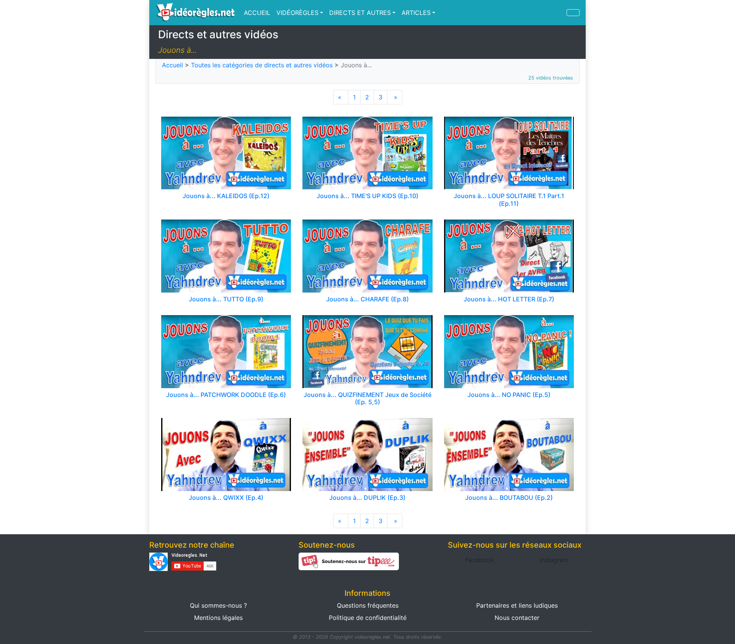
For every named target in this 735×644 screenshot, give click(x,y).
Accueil (172, 65)
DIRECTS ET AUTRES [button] (360, 12)
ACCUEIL (257, 12)
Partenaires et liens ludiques (517, 605)
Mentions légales (218, 617)
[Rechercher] (573, 12)
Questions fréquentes (368, 605)
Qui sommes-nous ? (218, 605)
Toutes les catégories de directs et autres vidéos (262, 65)
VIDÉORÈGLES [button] (297, 12)
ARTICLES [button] (416, 12)
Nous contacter (517, 617)
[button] (479, 560)
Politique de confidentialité (368, 617)
